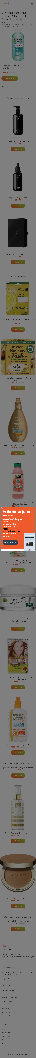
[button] (10, 542)
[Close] (2, 508)
